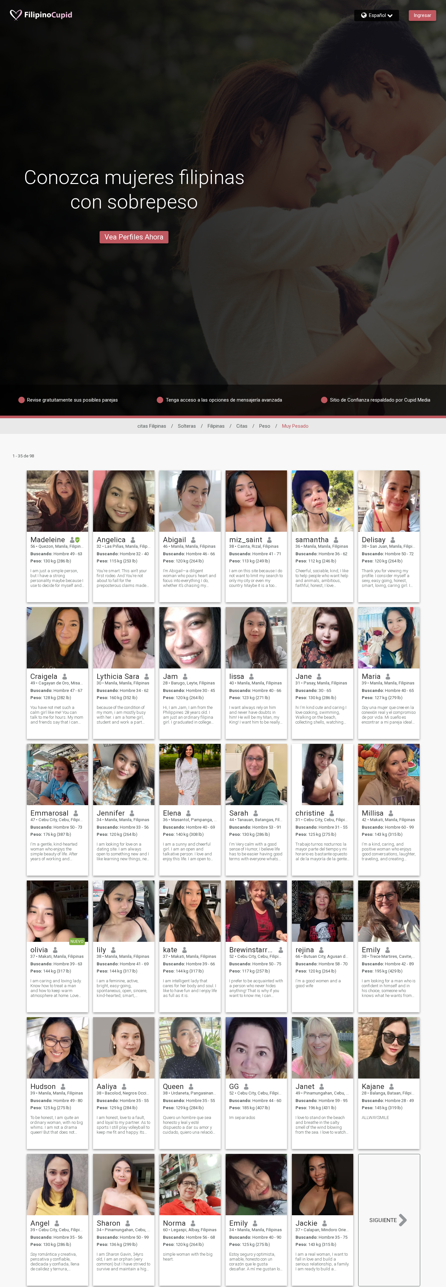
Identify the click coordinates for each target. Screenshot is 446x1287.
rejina (304, 949)
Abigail (174, 539)
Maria (371, 676)
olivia (39, 949)
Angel (40, 1223)
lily (101, 949)
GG (234, 1086)
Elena (172, 813)
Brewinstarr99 (251, 949)
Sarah (238, 813)
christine (310, 813)
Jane (303, 676)
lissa (236, 676)
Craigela (43, 676)
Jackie (306, 1223)
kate (170, 949)
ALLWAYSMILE (375, 1117)
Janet (304, 1086)
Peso (264, 426)
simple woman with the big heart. (188, 1257)
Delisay (374, 539)
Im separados (242, 1117)
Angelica (111, 539)
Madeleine (47, 539)
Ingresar (422, 15)
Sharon (108, 1223)
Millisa (373, 813)
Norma (174, 1223)
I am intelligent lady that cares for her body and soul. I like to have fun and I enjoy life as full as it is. (190, 988)
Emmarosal (49, 813)
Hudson (43, 1086)
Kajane (373, 1086)
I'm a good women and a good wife (318, 983)
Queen (173, 1086)
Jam (170, 676)
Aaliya (107, 1086)
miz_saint (245, 539)
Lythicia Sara (118, 676)
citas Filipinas (151, 426)
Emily (371, 949)
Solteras (187, 426)
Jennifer (111, 813)
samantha (312, 539)
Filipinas (216, 426)
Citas (241, 426)
